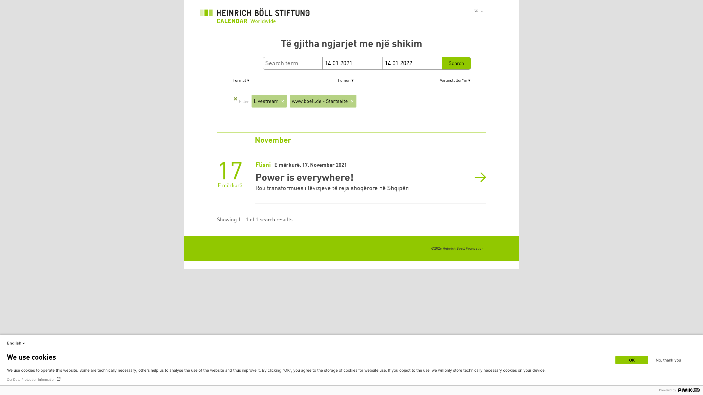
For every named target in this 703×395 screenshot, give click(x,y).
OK (632, 360)
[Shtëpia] (255, 17)
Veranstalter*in (453, 81)
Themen (343, 81)
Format (239, 81)
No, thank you (668, 360)
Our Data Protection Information (31, 379)
